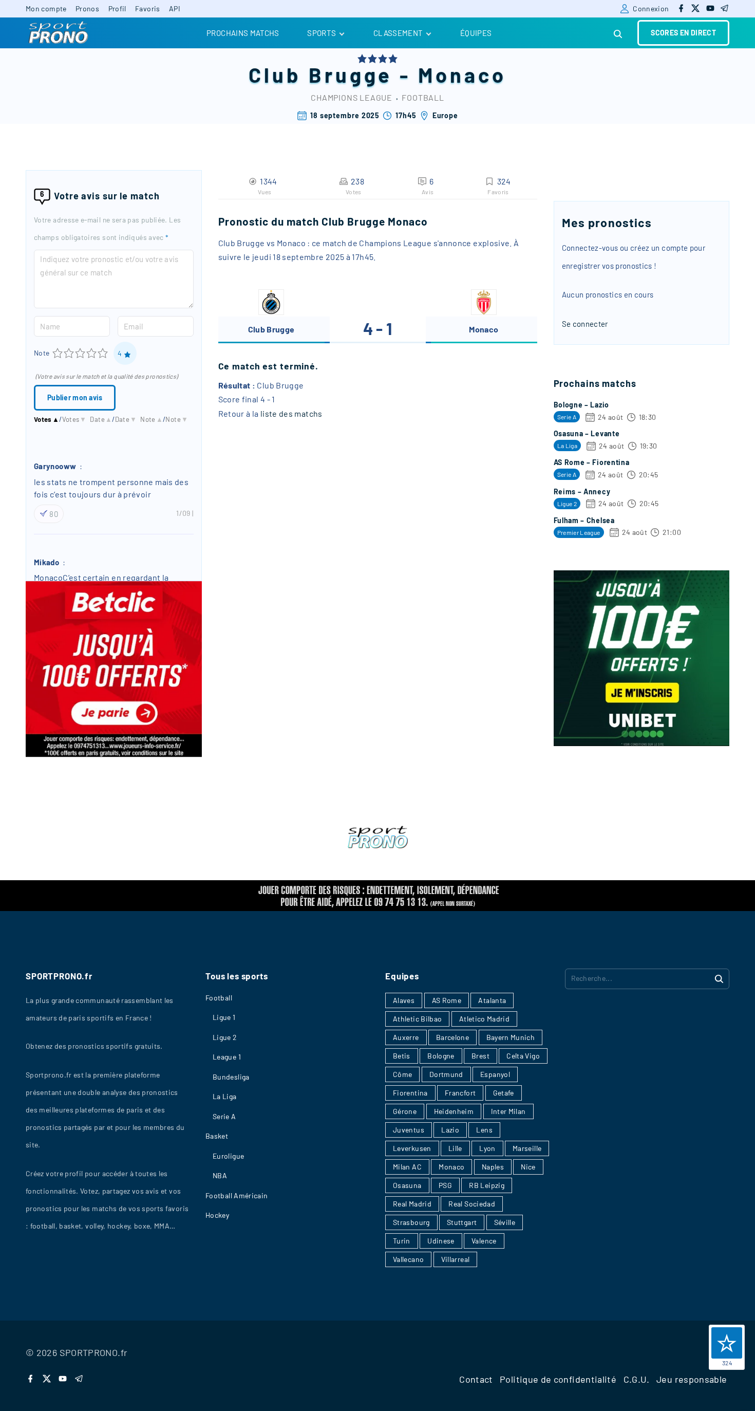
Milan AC (407, 1166)
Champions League (351, 97)
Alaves (403, 1000)
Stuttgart (462, 1222)
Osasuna (407, 1185)
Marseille (527, 1148)
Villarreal (455, 1259)
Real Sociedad (471, 1203)
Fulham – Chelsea (584, 520)
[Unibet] (642, 743)
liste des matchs (291, 413)
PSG (445, 1185)
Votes (46, 419)
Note (41, 352)
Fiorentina (410, 1092)
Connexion (651, 8)
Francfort (460, 1092)
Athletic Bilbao (417, 1018)
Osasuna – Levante (587, 433)
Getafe (503, 1092)
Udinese (441, 1240)
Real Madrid (412, 1203)
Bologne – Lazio (582, 404)
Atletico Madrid (484, 1018)
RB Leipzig (486, 1185)
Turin (401, 1240)
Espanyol (495, 1074)
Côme (402, 1074)
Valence (484, 1240)
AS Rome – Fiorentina (592, 462)
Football (423, 97)
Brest (480, 1055)
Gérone (405, 1111)
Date (101, 419)
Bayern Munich (510, 1037)
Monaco (462, 74)
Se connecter (585, 323)
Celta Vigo (523, 1055)
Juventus (408, 1129)
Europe (445, 115)
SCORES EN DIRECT (683, 32)
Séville (505, 1222)
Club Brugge (321, 74)
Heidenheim (454, 1111)
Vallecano (408, 1259)
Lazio (450, 1129)
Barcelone (452, 1037)
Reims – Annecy (582, 491)
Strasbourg (411, 1222)
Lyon (487, 1148)
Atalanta (492, 1000)
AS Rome (447, 1000)
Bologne (441, 1055)
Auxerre (406, 1037)
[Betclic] (114, 753)
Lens (484, 1129)
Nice (528, 1166)
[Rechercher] (719, 978)
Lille (455, 1148)
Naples (493, 1166)
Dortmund (446, 1074)
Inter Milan (508, 1111)
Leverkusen (412, 1148)
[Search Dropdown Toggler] (618, 34)
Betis (401, 1055)
